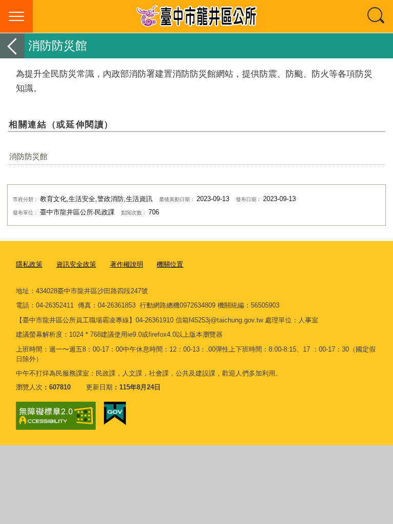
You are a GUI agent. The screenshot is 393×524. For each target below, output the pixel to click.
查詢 (376, 16)
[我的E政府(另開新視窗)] (115, 413)
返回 (12, 45)
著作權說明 (126, 264)
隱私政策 (29, 264)
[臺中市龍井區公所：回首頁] (196, 16)
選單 (16, 16)
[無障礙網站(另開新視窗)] (56, 416)
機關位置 (170, 264)
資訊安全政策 (76, 264)
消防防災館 (28, 156)
